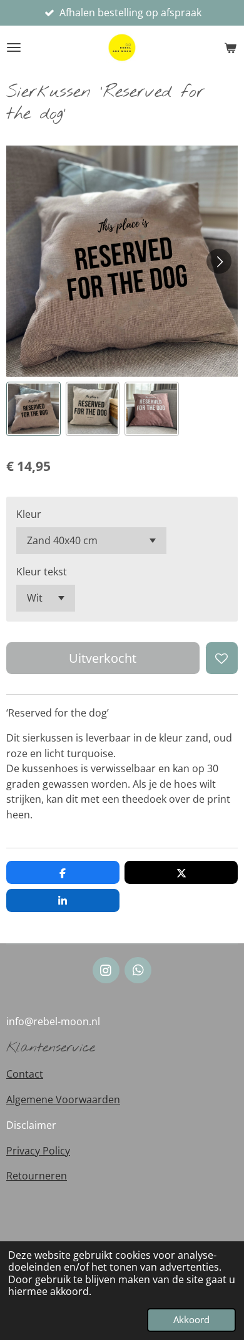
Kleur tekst (41, 571)
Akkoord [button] (191, 1319)
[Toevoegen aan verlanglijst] (222, 658)
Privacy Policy (38, 1151)
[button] (33, 409)
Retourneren (36, 1176)
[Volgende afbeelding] (218, 261)
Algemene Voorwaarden (63, 1099)
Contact (24, 1074)
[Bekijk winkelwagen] (230, 47)
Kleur (28, 514)
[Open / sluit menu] (14, 47)
